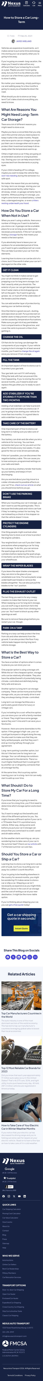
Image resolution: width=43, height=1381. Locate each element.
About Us (5, 1226)
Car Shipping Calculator (11, 1209)
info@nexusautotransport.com (14, 1336)
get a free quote (16, 905)
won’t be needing (9, 175)
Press (4, 1239)
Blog (4, 1235)
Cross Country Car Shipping (13, 1307)
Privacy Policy (30, 1375)
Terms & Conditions (15, 1375)
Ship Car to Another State (12, 1311)
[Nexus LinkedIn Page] (24, 1196)
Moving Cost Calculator (11, 1213)
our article (32, 844)
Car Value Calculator (10, 1218)
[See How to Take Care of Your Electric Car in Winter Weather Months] (21, 1107)
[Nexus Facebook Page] (3, 1196)
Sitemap (5, 1243)
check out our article (24, 485)
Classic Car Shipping (10, 1315)
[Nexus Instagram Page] (9, 1196)
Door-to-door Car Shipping (13, 1290)
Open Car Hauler (8, 1294)
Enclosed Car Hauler (10, 1298)
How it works (7, 1222)
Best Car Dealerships (10, 1269)
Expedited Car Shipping (11, 1302)
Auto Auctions (7, 1260)
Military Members (9, 1273)
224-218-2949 (8, 1332)
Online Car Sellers (9, 1264)
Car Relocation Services (11, 1277)
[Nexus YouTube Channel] (19, 1196)
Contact (5, 1230)
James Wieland (24, 41)
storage (13, 234)
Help (4, 1248)
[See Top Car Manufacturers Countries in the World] (21, 995)
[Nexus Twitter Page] (14, 1196)
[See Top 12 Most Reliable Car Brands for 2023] (21, 1050)
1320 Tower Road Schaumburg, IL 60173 (17, 1328)
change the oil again (31, 351)
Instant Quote (21, 928)
